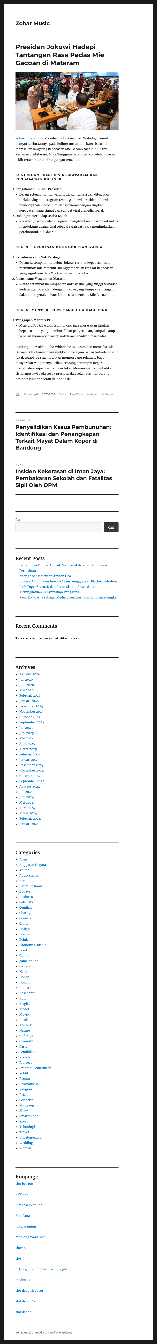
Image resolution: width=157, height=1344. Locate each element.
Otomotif (26, 1041)
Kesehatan (27, 993)
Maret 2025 (28, 749)
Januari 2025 (29, 760)
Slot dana (23, 1216)
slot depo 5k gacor (29, 1290)
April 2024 (27, 808)
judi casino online (29, 1205)
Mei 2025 (26, 738)
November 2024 (31, 770)
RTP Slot (22, 1194)
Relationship (29, 1084)
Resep (23, 1095)
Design (24, 929)
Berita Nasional (31, 886)
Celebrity (26, 902)
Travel (24, 1132)
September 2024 (31, 781)
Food (23, 950)
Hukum (25, 982)
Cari (18, 520)
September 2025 (31, 722)
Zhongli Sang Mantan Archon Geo (45, 576)
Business (26, 897)
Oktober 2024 (29, 776)
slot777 (21, 1248)
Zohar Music (33, 23)
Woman (25, 1148)
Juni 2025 (26, 733)
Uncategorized (30, 1137)
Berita (62, 394)
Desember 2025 (31, 706)
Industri (25, 988)
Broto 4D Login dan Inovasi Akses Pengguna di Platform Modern (68, 581)
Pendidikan (28, 1052)
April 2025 (27, 744)
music (23, 1020)
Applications (28, 875)
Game (23, 955)
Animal (24, 870)
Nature (24, 1030)
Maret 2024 (28, 813)
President (26, 1057)
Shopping (26, 1105)
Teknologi (27, 1127)
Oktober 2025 (29, 717)
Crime (23, 923)
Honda (24, 977)
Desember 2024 (31, 765)
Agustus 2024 (29, 786)
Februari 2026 (30, 695)
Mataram (93, 394)
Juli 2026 (26, 679)
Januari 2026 (29, 701)
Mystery (25, 1025)
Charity (24, 913)
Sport (23, 1121)
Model (24, 1009)
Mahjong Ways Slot (30, 1237)
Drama (24, 934)
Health (24, 972)
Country (25, 918)
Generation (28, 966)
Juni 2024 (26, 797)
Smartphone (28, 1116)
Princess (25, 1062)
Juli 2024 (26, 792)
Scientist (26, 1100)
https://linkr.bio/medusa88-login (41, 1269)
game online (28, 961)
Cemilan (25, 907)
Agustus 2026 (29, 674)
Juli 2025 (26, 727)
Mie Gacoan (107, 394)
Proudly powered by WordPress (53, 1332)
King (23, 998)
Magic (24, 1004)
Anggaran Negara (32, 865)
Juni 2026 (26, 685)
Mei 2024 (26, 802)
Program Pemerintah (35, 1068)
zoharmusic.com (28, 138)
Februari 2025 (30, 754)
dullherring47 (29, 394)
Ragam (24, 1078)
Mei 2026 (26, 690)
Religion (25, 1089)
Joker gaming (26, 1226)
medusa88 (23, 1280)
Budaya (24, 891)
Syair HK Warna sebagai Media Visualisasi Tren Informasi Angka (68, 597)
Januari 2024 (29, 824)
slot (18, 1258)
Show (23, 1111)
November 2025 (31, 711)
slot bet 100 (24, 1184)
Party (23, 1046)
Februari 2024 (30, 818)
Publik (24, 1073)
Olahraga (26, 1036)
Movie (24, 1014)
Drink (23, 939)
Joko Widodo (78, 394)
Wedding (26, 1143)
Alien (23, 859)
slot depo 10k (25, 1301)
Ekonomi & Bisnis (32, 945)
